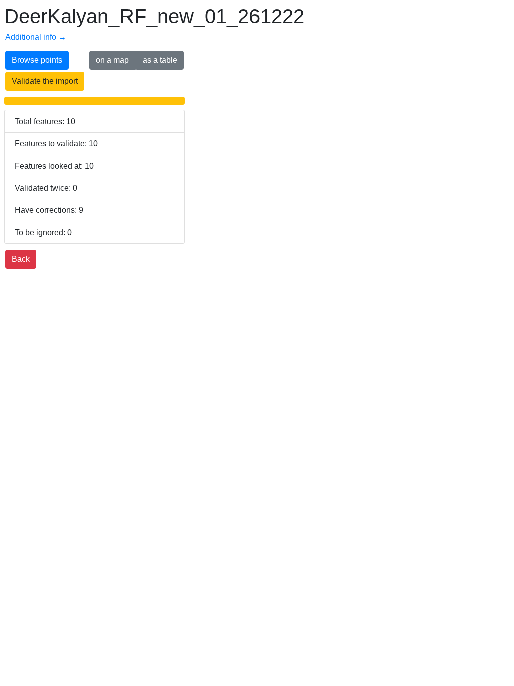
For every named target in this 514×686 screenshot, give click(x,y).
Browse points (37, 60)
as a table (160, 60)
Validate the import (45, 81)
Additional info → (35, 37)
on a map (112, 60)
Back (21, 259)
